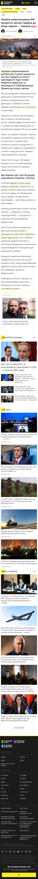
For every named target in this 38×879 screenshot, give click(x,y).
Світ (2, 789)
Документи (24, 830)
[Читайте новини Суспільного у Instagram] (14, 851)
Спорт (22, 795)
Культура (4, 798)
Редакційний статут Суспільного (9, 836)
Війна (3, 757)
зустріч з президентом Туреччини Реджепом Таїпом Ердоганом (18, 234)
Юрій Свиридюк (11, 31)
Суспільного (30, 107)
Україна (5, 71)
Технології (24, 792)
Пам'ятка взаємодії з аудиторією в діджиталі (28, 837)
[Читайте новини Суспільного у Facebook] (6, 851)
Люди (22, 789)
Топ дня (23, 775)
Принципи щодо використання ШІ (8, 817)
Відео (3, 760)
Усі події (4, 775)
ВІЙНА (3, 15)
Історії (3, 792)
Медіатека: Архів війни (7, 764)
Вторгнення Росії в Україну (9, 11)
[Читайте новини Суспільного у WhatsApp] (29, 851)
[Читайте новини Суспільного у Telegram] (25, 851)
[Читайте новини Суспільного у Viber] (22, 851)
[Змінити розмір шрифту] (35, 36)
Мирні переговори (7, 8)
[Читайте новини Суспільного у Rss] (2, 851)
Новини (23, 798)
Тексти (22, 757)
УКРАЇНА (17, 8)
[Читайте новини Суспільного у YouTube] (18, 851)
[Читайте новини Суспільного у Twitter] (10, 851)
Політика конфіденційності (27, 817)
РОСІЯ (24, 8)
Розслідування (26, 782)
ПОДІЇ (21, 11)
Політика (5, 785)
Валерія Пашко (28, 31)
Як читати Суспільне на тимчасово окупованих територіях (28, 824)
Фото (22, 760)
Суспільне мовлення (9, 812)
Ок (19, 875)
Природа (4, 795)
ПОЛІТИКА (29, 11)
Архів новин (6, 808)
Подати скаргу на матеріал (8, 831)
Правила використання (26, 812)
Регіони (23, 779)
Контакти (24, 808)
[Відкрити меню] (36, 3)
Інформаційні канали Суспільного (9, 823)
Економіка (24, 785)
